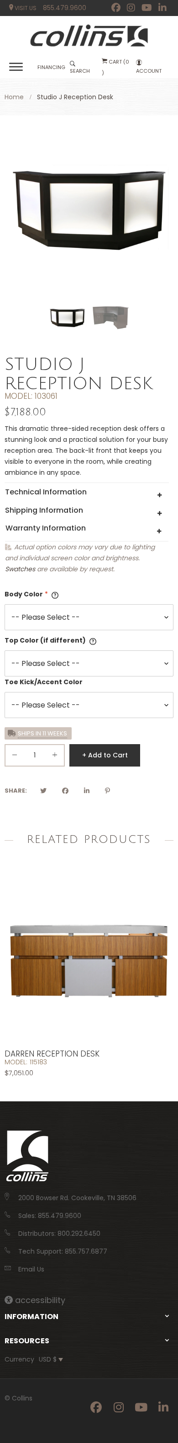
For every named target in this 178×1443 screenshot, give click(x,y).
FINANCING (51, 67)
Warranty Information (45, 528)
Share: (16, 790)
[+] (55, 757)
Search (80, 71)
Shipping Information (44, 510)
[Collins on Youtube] (146, 7)
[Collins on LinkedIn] (162, 7)
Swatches (20, 569)
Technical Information (46, 492)
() (115, 67)
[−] (14, 757)
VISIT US (25, 8)
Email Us (31, 1269)
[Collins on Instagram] (131, 7)
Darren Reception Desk (52, 1053)
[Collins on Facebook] (115, 7)
